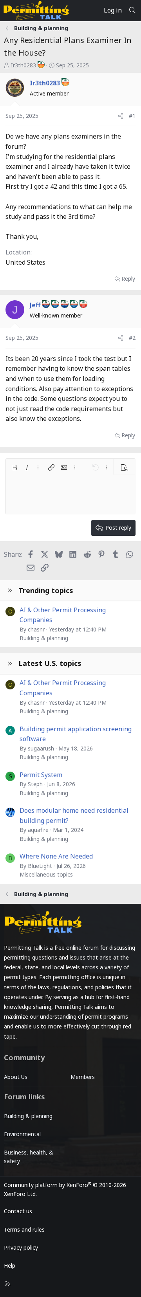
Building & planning (44, 638)
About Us (15, 1077)
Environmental (22, 1134)
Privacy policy (21, 1247)
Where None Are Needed (56, 856)
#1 (132, 115)
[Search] (132, 10)
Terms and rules (24, 1229)
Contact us (18, 1211)
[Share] (120, 115)
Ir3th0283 (23, 65)
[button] (14, 467)
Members (82, 1077)
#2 (132, 337)
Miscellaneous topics (46, 874)
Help (9, 1265)
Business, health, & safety (28, 1157)
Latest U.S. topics (49, 663)
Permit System (41, 774)
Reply (128, 278)
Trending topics (45, 590)
